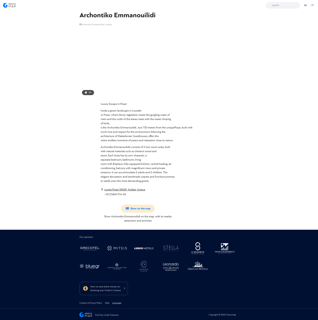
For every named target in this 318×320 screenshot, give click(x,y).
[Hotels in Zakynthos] (118, 267)
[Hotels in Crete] (199, 249)
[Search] (269, 5)
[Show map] (305, 4)
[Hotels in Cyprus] (145, 249)
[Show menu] (313, 4)
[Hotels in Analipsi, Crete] (172, 249)
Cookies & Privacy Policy (91, 302)
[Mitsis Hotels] (118, 249)
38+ (90, 92)
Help (107, 302)
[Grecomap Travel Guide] (9, 5)
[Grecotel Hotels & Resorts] (91, 249)
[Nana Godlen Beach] (226, 249)
